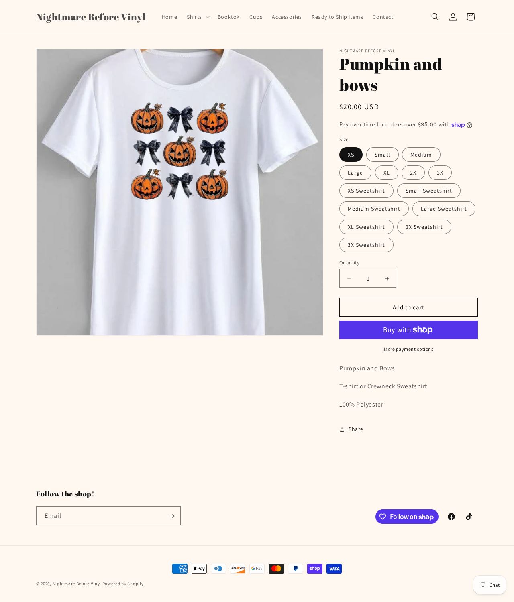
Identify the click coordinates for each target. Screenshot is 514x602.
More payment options (408, 349)
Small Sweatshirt (429, 190)
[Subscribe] (171, 515)
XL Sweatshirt (366, 226)
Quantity (349, 262)
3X (440, 172)
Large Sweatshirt (444, 208)
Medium (421, 154)
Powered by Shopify (123, 583)
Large (355, 172)
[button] (197, 16)
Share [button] (356, 429)
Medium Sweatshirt (374, 208)
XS (351, 154)
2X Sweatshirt (424, 226)
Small (382, 154)
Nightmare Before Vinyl (77, 583)
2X (413, 172)
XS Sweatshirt (366, 190)
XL (386, 172)
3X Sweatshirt (366, 244)
